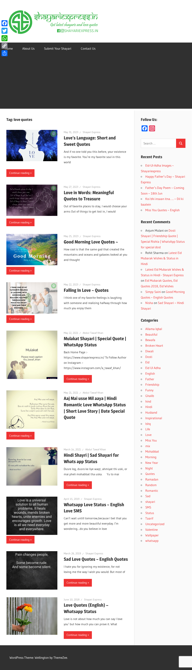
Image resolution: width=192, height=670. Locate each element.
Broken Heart (154, 345)
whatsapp (151, 541)
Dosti (148, 357)
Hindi (148, 407)
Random (151, 485)
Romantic (151, 491)
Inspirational (153, 418)
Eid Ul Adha (153, 368)
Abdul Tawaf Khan (93, 333)
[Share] (4, 53)
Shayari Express (91, 132)
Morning (150, 457)
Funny (149, 390)
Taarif (149, 518)
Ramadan (151, 479)
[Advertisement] (96, 82)
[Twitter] (4, 30)
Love (148, 435)
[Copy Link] (4, 45)
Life (147, 429)
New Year (151, 463)
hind (148, 401)
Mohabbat (152, 451)
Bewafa (150, 340)
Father (149, 379)
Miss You (151, 440)
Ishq (148, 424)
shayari (150, 502)
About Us (28, 48)
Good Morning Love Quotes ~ (91, 242)
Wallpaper (152, 535)
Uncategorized (154, 524)
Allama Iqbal (153, 329)
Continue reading (19, 173)
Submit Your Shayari (57, 48)
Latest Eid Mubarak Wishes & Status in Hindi (161, 258)
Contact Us (88, 48)
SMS (148, 507)
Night (149, 468)
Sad (147, 496)
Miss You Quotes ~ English (162, 210)
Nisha (149, 303)
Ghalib (149, 396)
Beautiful (151, 334)
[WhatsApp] (4, 38)
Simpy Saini (153, 292)
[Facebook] (4, 23)
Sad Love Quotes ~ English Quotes (96, 559)
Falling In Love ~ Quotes (86, 290)
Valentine (151, 530)
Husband (151, 412)
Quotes (150, 474)
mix (147, 446)
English (150, 373)
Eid (147, 362)
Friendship (152, 384)
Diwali (149, 351)
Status (149, 513)
